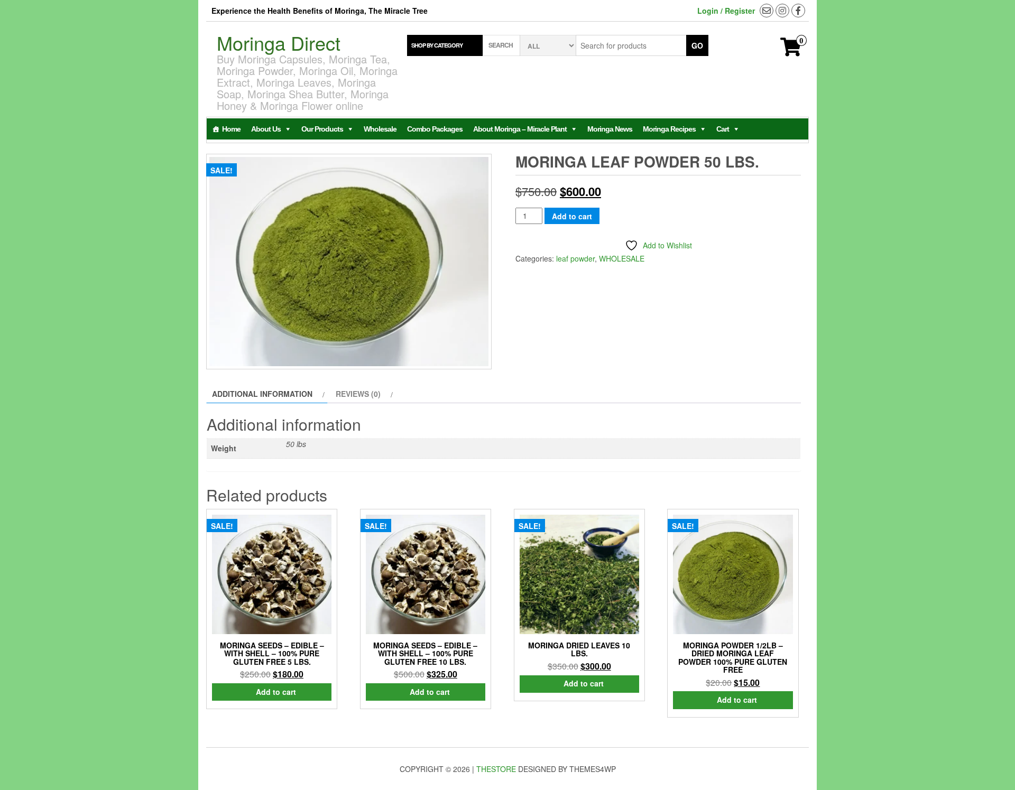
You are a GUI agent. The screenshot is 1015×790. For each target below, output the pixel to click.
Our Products (322, 129)
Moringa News (609, 129)
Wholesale (380, 129)
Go (697, 45)
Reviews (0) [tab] (358, 393)
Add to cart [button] (276, 691)
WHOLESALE (621, 258)
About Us (266, 129)
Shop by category (437, 45)
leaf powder (575, 258)
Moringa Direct (278, 42)
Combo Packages (435, 129)
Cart (722, 129)
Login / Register (726, 10)
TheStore (496, 769)
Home (231, 129)
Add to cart (572, 216)
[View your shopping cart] (790, 50)
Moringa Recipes (669, 129)
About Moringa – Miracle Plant (520, 129)
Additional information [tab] (262, 393)
